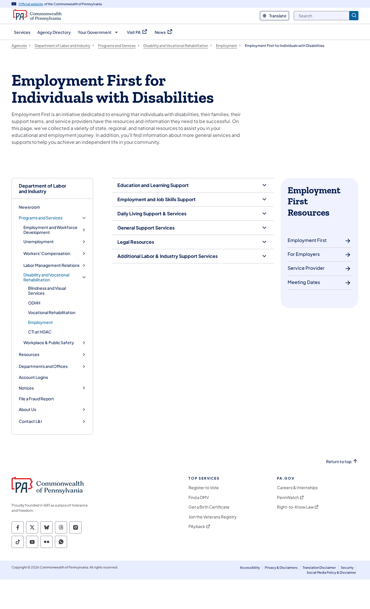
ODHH (34, 302)
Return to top (339, 461)
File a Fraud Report (36, 398)
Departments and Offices (43, 366)
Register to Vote (203, 487)
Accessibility (250, 567)
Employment (40, 322)
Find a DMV (198, 497)
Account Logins (33, 377)
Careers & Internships (297, 487)
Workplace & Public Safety (48, 342)
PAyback (196, 526)
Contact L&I (30, 421)
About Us (27, 409)
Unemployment (38, 241)
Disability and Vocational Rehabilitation (46, 277)
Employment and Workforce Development (50, 230)
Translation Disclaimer (319, 567)
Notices (26, 388)
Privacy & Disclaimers (281, 567)
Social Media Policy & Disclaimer (331, 572)
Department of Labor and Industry (42, 188)
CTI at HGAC (39, 331)
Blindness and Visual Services (47, 290)
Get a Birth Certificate (209, 507)
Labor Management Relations (51, 265)
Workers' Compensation (46, 253)
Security (347, 567)
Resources (29, 354)
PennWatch (288, 497)
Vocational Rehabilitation (51, 312)
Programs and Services (40, 217)
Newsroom (29, 207)
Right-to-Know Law (295, 507)
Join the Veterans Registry (212, 516)
